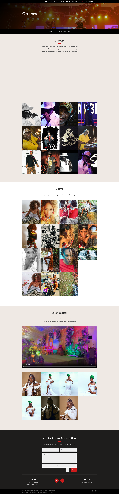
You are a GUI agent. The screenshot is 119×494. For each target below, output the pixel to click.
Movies (62, 1)
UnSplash (40, 492)
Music (56, 1)
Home (45, 1)
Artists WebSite (90, 1)
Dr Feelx (51, 31)
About (51, 1)
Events (68, 1)
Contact (74, 1)
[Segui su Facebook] (57, 481)
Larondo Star (65, 31)
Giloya (58, 31)
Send (73, 470)
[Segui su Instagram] (62, 481)
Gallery (81, 1)
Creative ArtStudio (33, 490)
